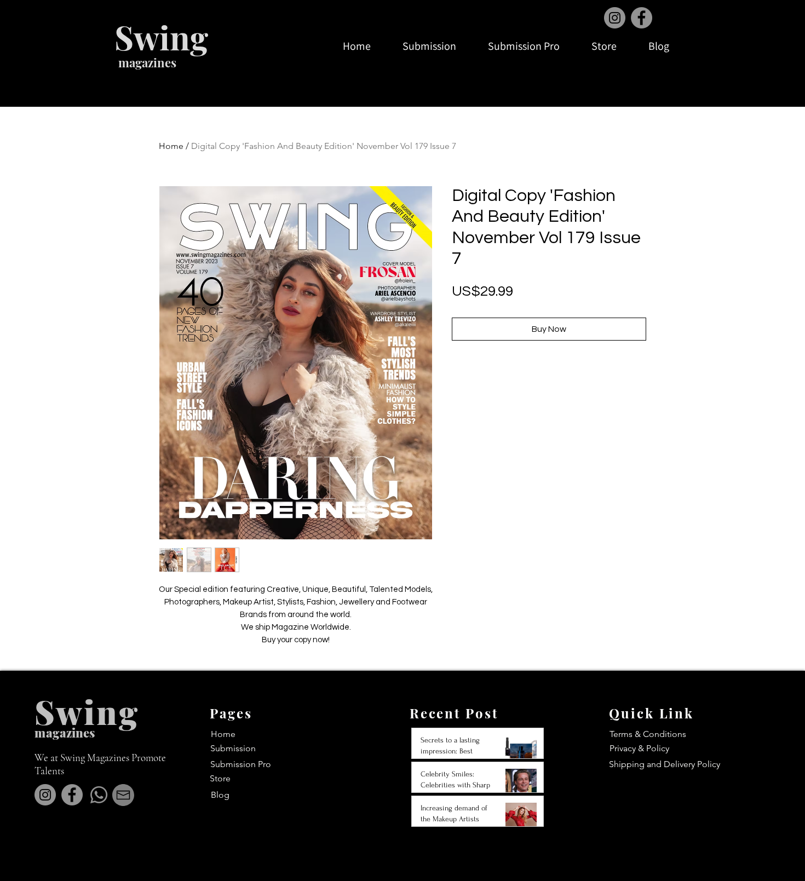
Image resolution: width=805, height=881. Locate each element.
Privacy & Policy (639, 748)
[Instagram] (614, 17)
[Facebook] (641, 17)
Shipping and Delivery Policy (664, 764)
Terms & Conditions (648, 734)
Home (171, 146)
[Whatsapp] (99, 794)
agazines (70, 732)
